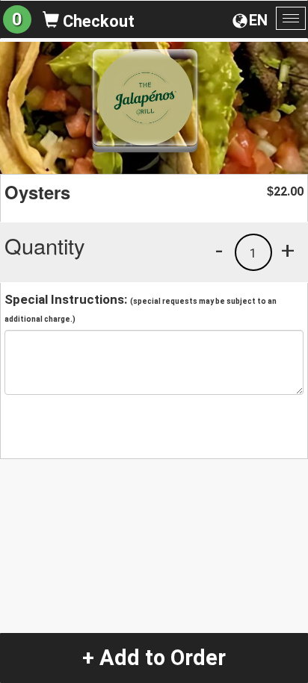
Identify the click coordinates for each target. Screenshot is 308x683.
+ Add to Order (154, 657)
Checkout (97, 21)
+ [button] (288, 250)
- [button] (219, 250)
